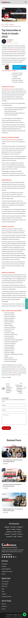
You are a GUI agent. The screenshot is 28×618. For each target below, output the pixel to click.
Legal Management (6, 568)
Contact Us (4, 606)
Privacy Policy (15, 616)
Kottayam (7, 534)
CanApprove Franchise (7, 571)
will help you (15, 372)
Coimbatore (9, 531)
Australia (13, 527)
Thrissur (20, 534)
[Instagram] (6, 556)
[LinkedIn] (9, 556)
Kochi (19, 531)
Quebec (20, 536)
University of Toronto (9, 89)
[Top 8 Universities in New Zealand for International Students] (14, 475)
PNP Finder (4, 586)
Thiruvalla (13, 534)
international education (13, 49)
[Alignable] (15, 556)
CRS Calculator (5, 581)
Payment (4, 594)
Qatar (15, 536)
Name (4, 405)
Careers (3, 608)
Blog (3, 588)
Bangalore (19, 527)
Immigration (4, 564)
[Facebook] (2, 556)
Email (4, 410)
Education (4, 566)
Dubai (15, 531)
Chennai (18, 529)
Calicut (8, 529)
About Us (4, 603)
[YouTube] (11, 556)
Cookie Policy (20, 616)
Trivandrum (9, 536)
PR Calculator (5, 584)
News (3, 591)
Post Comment (6, 428)
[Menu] (25, 2)
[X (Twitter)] (4, 556)
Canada (13, 529)
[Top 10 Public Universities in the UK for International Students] (14, 451)
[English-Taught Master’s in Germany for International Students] (14, 500)
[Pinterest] (13, 556)
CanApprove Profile (6, 596)
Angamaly (7, 527)
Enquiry (3, 574)
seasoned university (10, 139)
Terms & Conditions (9, 616)
